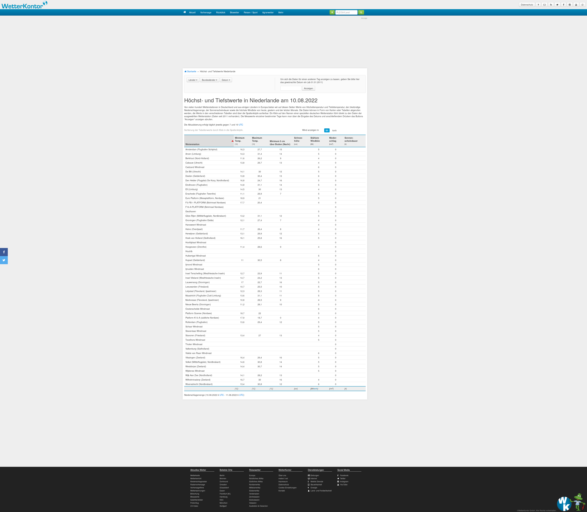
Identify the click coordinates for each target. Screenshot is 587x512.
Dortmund (224, 481)
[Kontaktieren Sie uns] (544, 4)
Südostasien (254, 499)
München (223, 502)
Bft (327, 130)
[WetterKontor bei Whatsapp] (582, 4)
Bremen (223, 478)
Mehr (280, 12)
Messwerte (194, 496)
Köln (221, 499)
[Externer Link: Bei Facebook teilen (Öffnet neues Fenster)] (4, 252)
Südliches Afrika (256, 481)
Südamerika (254, 490)
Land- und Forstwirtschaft (321, 490)
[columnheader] (209, 141)
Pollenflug (194, 502)
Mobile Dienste (317, 481)
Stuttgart (223, 506)
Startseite (191, 71)
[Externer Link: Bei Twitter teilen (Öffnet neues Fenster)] (4, 260)
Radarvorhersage (197, 484)
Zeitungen (315, 475)
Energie (314, 487)
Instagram (344, 481)
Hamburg (223, 496)
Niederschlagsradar (198, 481)
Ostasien (253, 502)
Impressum (283, 481)
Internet (314, 478)
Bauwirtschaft (316, 484)
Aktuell (192, 12)
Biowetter (234, 12)
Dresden (223, 484)
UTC (241, 124)
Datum (225, 79)
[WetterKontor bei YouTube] (576, 4)
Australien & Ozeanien (258, 506)
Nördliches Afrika (256, 478)
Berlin (222, 475)
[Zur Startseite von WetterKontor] (185, 12)
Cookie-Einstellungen (288, 487)
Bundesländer (209, 79)
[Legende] (538, 4)
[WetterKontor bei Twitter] (557, 4)
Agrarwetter (268, 12)
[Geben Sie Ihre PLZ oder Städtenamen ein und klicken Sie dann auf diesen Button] (361, 12)
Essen (222, 490)
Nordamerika (254, 484)
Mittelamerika (254, 487)
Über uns (282, 475)
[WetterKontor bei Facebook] (563, 4)
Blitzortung (194, 493)
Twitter (342, 478)
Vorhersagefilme (197, 487)
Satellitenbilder (196, 499)
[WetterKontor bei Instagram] (570, 4)
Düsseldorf (224, 487)
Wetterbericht (195, 478)
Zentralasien (254, 496)
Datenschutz (527, 4)
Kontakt (282, 490)
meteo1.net (283, 478)
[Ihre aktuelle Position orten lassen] (332, 12)
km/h (315, 388)
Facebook (344, 475)
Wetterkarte (195, 475)
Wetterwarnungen (197, 490)
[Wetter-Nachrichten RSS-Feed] (551, 4)
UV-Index (194, 506)
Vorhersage (205, 12)
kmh (334, 130)
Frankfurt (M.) (225, 493)
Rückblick (220, 12)
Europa (252, 475)
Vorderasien (254, 493)
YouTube (343, 484)
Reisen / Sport (251, 12)
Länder (192, 79)
